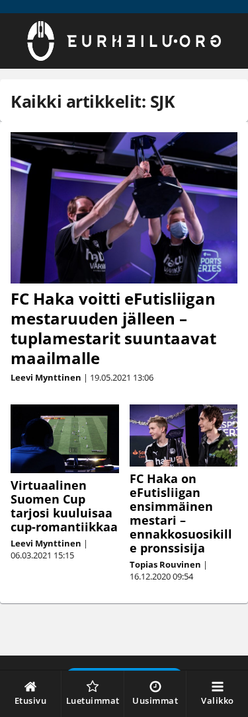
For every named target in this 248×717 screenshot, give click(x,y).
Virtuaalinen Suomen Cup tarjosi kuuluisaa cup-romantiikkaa (64, 506)
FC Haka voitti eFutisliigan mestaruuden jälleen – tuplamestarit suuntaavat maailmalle (113, 328)
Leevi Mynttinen (46, 377)
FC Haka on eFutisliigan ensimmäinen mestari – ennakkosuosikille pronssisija (181, 513)
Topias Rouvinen (165, 564)
